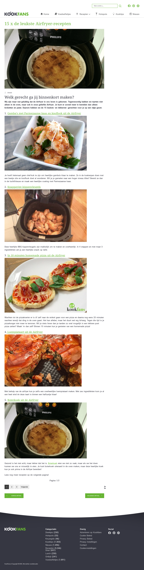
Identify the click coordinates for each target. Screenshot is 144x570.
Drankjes (49, 532)
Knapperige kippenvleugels (24, 187)
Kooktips (120, 14)
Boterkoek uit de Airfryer (22, 400)
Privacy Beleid (86, 539)
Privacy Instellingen (88, 542)
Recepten (84, 14)
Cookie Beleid (86, 536)
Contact (83, 545)
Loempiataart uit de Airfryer (25, 332)
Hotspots (103, 14)
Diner (47, 550)
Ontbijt (48, 557)
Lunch (48, 553)
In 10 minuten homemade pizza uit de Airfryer (36, 255)
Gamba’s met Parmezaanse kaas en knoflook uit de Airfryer (44, 113)
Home (46, 14)
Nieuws (136, 14)
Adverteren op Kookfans (91, 532)
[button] (46, 143)
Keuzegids (50, 539)
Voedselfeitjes (64, 14)
